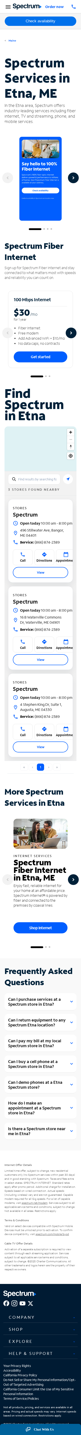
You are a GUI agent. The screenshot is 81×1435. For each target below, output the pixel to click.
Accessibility (12, 1370)
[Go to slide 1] (35, 229)
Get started (40, 356)
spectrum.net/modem (34, 1202)
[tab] (40, 1317)
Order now (54, 6)
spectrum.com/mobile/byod (52, 1234)
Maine (12, 40)
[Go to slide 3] (48, 229)
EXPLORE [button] (21, 1341)
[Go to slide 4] (51, 229)
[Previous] (7, 177)
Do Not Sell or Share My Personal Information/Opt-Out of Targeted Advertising (39, 1382)
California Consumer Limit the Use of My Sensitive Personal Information (38, 1391)
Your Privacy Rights (17, 1366)
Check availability (40, 21)
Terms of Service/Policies (21, 1398)
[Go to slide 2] (44, 229)
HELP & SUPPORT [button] (31, 1353)
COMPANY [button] (22, 1317)
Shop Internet (40, 927)
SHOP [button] (16, 1329)
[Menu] (7, 6)
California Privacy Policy (20, 1375)
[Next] (73, 177)
